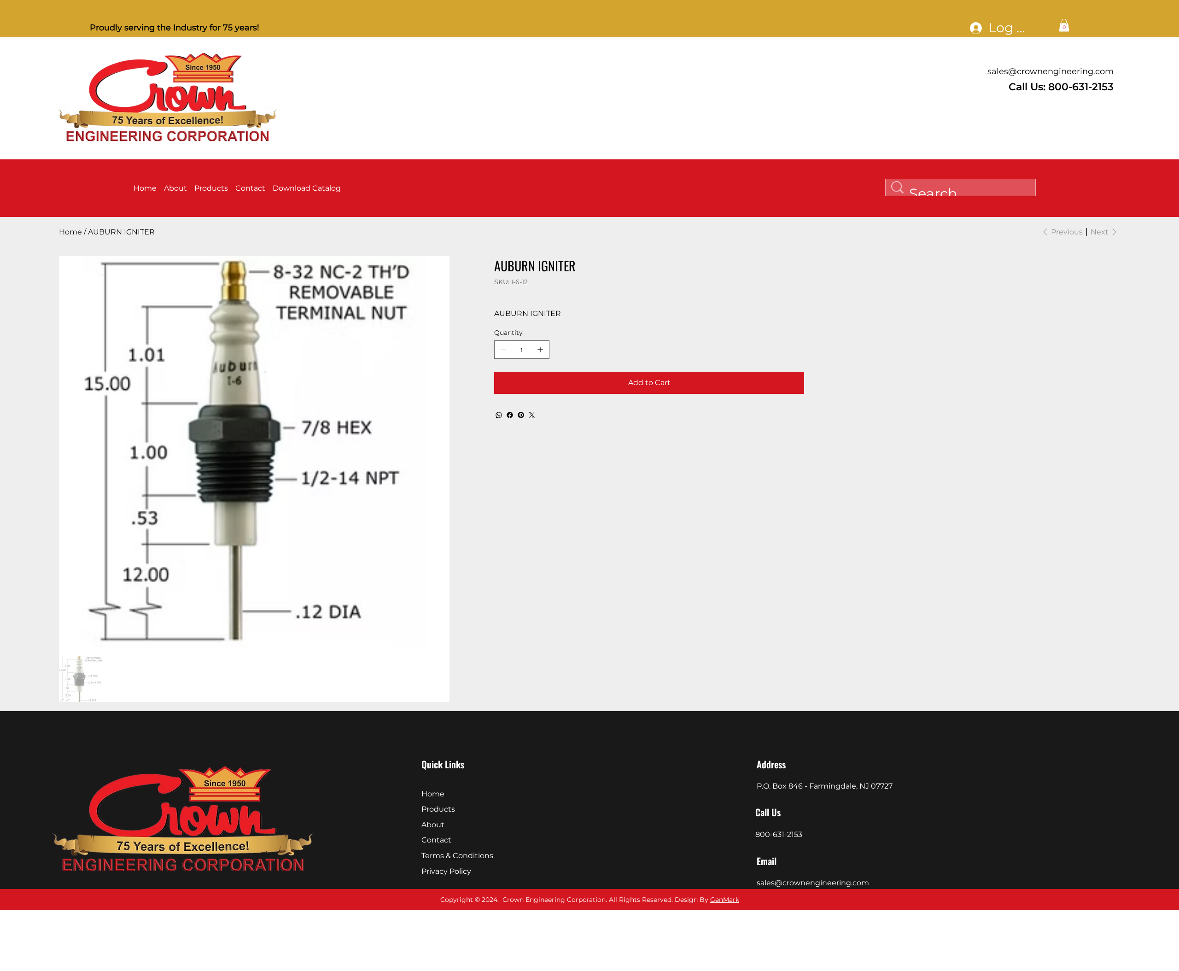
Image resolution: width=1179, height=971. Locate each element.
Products (438, 809)
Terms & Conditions (457, 855)
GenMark (724, 899)
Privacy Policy (446, 871)
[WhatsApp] (498, 415)
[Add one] (540, 349)
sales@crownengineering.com (1050, 71)
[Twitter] (532, 415)
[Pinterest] (520, 415)
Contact (436, 840)
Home (432, 794)
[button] (1064, 25)
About (432, 824)
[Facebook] (509, 415)
